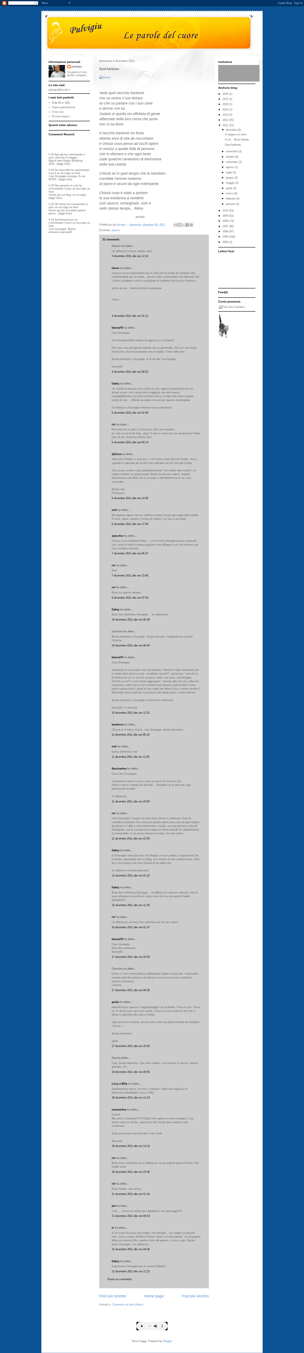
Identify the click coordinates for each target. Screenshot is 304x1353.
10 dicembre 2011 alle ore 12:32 (131, 712)
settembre (232, 161)
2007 (226, 226)
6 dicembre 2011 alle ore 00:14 (130, 442)
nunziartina (119, 1109)
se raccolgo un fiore (68, 173)
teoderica (117, 724)
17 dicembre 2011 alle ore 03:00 (131, 956)
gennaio (231, 203)
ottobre (230, 156)
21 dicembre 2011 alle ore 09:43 (131, 1215)
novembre (232, 151)
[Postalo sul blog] (179, 225)
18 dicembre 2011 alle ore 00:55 (131, 1071)
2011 (226, 125)
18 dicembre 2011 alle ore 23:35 (131, 1171)
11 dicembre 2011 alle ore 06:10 (131, 734)
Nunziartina (119, 768)
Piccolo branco (61, 116)
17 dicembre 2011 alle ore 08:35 (131, 990)
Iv (113, 1227)
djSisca (116, 454)
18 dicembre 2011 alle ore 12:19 (131, 1097)
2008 (226, 220)
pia (114, 1205)
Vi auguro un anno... (237, 134)
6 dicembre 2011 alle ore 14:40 (130, 498)
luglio (229, 172)
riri (113, 424)
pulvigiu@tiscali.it (59, 89)
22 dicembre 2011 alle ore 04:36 (131, 1249)
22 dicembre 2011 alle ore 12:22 (131, 1271)
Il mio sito (58, 111)
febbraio (231, 198)
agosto (230, 167)
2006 (226, 231)
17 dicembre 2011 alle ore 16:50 (131, 1046)
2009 (226, 215)
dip (61, 154)
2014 (226, 109)
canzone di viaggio (66, 157)
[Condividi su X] (183, 225)
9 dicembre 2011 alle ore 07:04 (130, 597)
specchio (117, 535)
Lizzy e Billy (119, 1083)
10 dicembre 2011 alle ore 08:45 (131, 645)
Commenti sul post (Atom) (127, 1304)
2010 (226, 210)
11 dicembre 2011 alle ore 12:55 (131, 756)
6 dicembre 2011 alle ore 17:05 (130, 524)
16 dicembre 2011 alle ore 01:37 (131, 927)
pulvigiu (76, 66)
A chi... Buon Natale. (237, 139)
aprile (229, 188)
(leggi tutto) (63, 163)
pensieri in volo (69, 185)
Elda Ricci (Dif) (61, 102)
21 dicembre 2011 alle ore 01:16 (131, 1194)
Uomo (115, 268)
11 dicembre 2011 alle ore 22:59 (131, 838)
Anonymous (66, 219)
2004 (226, 242)
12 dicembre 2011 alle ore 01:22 (131, 875)
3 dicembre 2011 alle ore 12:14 (130, 256)
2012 (226, 119)
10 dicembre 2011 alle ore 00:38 (131, 619)
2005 (226, 236)
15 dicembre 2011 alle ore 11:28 (131, 905)
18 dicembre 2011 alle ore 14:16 (131, 1146)
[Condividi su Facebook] (187, 225)
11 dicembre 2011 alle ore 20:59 (131, 801)
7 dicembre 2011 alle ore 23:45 (130, 575)
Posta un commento (120, 1279)
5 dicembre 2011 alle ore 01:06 (130, 412)
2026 (226, 93)
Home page (154, 1296)
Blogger (167, 1341)
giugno (230, 177)
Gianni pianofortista (63, 107)
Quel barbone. (233, 144)
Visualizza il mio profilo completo (77, 74)
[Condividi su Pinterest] (191, 225)
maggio (230, 182)
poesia (116, 230)
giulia (115, 1002)
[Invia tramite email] (176, 225)
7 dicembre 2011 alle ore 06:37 (130, 553)
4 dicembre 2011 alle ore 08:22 (130, 371)
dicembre (232, 129)
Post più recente (112, 1296)
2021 (226, 99)
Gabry (115, 383)
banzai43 (117, 327)
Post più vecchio (195, 1296)
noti (114, 509)
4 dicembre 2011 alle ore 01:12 (130, 315)
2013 (226, 114)
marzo (230, 193)
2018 (226, 104)
